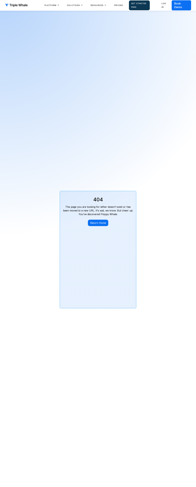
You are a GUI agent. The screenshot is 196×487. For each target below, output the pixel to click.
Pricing (118, 5)
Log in (164, 5)
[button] (52, 5)
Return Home (98, 222)
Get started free (138, 5)
